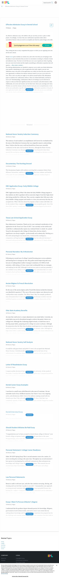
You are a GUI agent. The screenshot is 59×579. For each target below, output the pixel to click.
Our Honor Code (20, 562)
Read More (29, 151)
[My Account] (56, 2)
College (2, 543)
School (2, 548)
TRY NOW (47, 45)
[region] (29, 571)
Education (3, 547)
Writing (2, 541)
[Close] (56, 565)
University (3, 545)
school (11, 56)
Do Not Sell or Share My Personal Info (20, 576)
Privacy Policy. (4, 573)
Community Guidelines (22, 560)
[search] (52, 2)
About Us (3, 558)
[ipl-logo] (6, 3)
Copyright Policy (20, 558)
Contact (3, 560)
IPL (2, 6)
